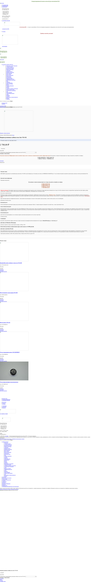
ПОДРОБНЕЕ (4, 46)
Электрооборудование (10, 93)
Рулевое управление (10, 85)
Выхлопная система (9, 68)
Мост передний (9, 73)
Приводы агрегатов (9, 69)
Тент (7, 91)
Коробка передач (9, 71)
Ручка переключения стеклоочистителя (9, 382)
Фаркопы (8, 99)
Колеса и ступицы (9, 83)
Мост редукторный (9, 75)
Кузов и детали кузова (10, 89)
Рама (5, 455)
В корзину (2, 153)
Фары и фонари (9, 92)
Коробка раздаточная (10, 72)
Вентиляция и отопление (10, 80)
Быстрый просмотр (3, 271)
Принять (17, 489)
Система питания (9, 66)
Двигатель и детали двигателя (11, 65)
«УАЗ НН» (6, 436)
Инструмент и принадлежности (12, 97)
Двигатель (6, 442)
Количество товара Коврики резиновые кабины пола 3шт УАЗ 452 (13, 152)
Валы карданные (9, 78)
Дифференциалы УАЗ (10, 79)
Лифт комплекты (9, 82)
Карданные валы (7, 454)
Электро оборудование (8, 473)
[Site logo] (2, 3)
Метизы (7, 98)
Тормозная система (7, 464)
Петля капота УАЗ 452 (5, 322)
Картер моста (8, 76)
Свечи (7, 94)
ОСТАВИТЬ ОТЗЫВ (4, 413)
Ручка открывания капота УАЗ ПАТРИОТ (10, 352)
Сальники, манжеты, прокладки (12, 88)
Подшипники (8, 77)
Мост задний (8, 74)
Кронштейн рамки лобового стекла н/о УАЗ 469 (11, 262)
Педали (7, 87)
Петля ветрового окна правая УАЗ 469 (9, 292)
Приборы (8, 95)
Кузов (13, 135)
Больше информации (7, 489)
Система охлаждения (10, 67)
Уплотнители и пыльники (11, 90)
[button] (2, 270)
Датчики (7, 96)
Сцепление (8, 70)
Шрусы (7, 84)
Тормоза (7, 86)
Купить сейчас (7, 153)
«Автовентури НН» (5, 28)
